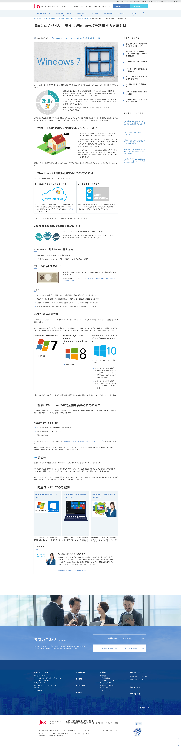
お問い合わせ (139, 6)
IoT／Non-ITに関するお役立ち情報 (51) (136, 70)
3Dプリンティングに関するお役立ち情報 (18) (136, 77)
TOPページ (145, 708)
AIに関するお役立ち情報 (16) (136, 85)
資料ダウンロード (121, 6)
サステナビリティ (166, 1)
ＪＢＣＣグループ (122, 1)
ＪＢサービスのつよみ (42, 13)
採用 (175, 1)
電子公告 (77, 734)
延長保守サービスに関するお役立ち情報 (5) (136, 100)
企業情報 (133, 13)
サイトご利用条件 (69, 731)
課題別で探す (81, 13)
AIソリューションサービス (42, 680)
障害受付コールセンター (102, 6)
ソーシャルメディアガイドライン (105, 731)
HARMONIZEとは (147, 1)
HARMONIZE (38, 690)
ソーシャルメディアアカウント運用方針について (54, 734)
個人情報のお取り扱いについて (48, 731)
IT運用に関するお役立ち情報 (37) (136, 62)
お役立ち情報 (107, 13)
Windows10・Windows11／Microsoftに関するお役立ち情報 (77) (136, 53)
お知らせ (121, 13)
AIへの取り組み (134, 1)
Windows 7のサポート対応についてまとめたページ (82, 441)
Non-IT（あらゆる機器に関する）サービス (48, 678)
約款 (87, 734)
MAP (139, 724)
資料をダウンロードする (119, 638)
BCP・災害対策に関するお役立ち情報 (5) (136, 93)
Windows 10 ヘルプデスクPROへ (71, 570)
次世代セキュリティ (40, 676)
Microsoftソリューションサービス (45, 685)
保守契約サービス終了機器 (82, 6)
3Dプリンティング (39, 683)
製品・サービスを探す (63, 13)
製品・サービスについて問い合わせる (119, 648)
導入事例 (95, 13)
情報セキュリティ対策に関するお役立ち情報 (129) (136, 45)
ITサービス (37, 688)
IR (156, 1)
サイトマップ (85, 731)
